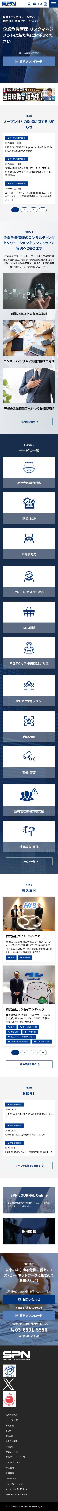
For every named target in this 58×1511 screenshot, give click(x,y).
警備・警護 (29, 762)
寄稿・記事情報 (15, 1104)
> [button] (33, 210)
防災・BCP (29, 508)
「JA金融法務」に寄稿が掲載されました (25, 1134)
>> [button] (43, 210)
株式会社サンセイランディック (25, 1009)
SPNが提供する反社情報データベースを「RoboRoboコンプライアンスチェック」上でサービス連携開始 (28, 171)
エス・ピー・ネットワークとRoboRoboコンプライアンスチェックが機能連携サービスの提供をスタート (28, 196)
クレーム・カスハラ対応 (29, 581)
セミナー (9, 1430)
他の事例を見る (28, 1064)
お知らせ (9, 1446)
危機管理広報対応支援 (29, 800)
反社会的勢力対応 (29, 472)
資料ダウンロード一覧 (15, 1457)
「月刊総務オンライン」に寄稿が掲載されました (29, 1152)
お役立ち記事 (12, 1441)
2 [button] (24, 210)
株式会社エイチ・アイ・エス (23, 936)
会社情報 (10, 1467)
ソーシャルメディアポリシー (17, 1488)
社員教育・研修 (29, 836)
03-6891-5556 (31, 1329)
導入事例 (10, 1425)
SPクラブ (35, 3)
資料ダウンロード (45, 3)
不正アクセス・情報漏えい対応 (22, 1036)
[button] (53, 4)
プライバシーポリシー (15, 1483)
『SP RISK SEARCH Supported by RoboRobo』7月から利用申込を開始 (28, 148)
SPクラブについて (13, 1462)
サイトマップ (11, 1478)
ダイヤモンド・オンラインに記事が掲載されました (29, 1115)
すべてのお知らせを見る (28, 1165)
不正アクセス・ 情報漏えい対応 (29, 653)
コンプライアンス (43, 1041)
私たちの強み (28, 421)
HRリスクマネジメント (29, 690)
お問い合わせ (40, 3)
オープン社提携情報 (17, 138)
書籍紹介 (10, 1435)
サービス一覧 (28, 861)
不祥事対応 (29, 543)
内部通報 (29, 726)
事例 (12, 957)
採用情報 (29, 1231)
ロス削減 (29, 617)
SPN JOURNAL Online (29, 1200)
